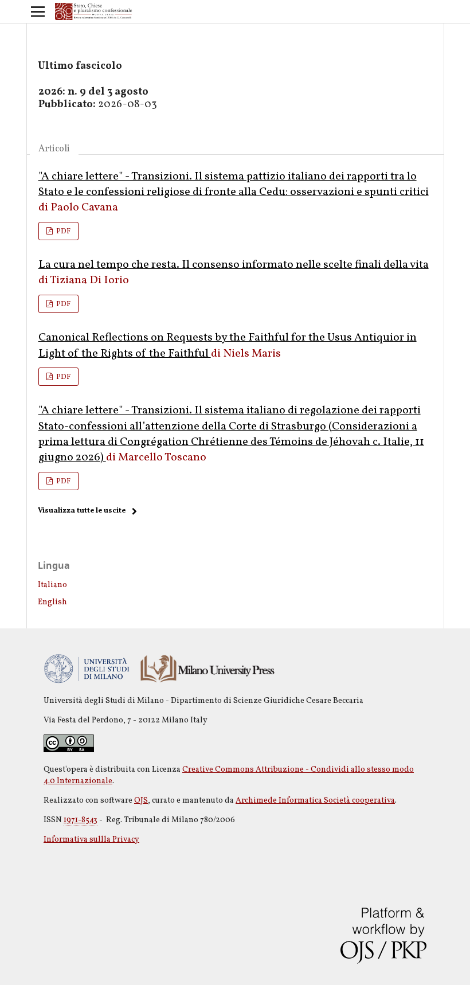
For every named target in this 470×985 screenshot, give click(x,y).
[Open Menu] (37, 11)
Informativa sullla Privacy (91, 839)
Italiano (52, 585)
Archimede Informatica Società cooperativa (315, 800)
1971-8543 (80, 820)
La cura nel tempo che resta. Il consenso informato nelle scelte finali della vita (233, 265)
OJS (141, 800)
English (52, 602)
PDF (62, 231)
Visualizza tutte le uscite (82, 511)
